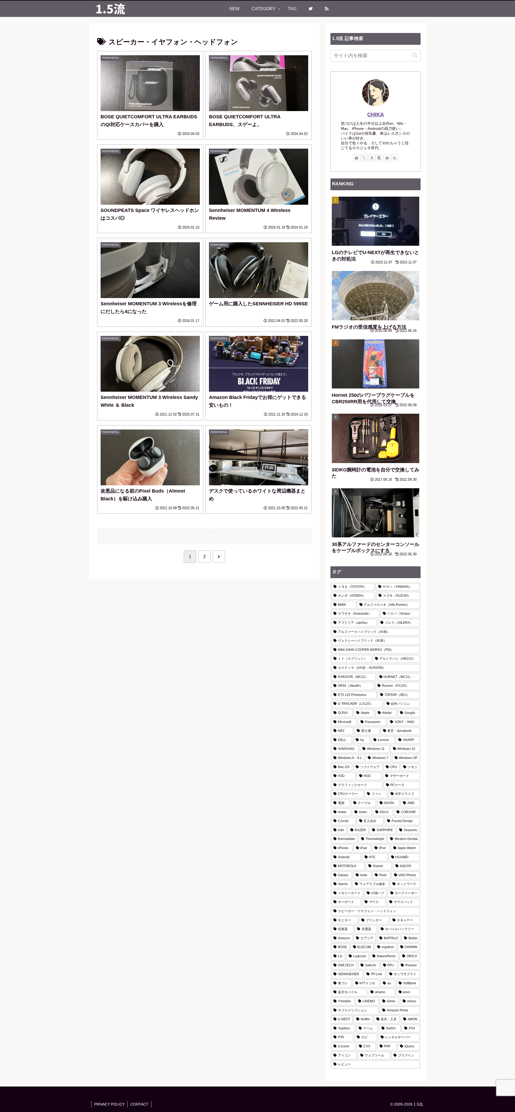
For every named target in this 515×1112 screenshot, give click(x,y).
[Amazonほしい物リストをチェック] (371, 157)
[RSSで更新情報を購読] (394, 157)
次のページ (204, 536)
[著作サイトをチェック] (356, 157)
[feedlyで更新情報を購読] (387, 157)
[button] (415, 55)
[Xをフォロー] (363, 157)
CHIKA (375, 115)
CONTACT (139, 1104)
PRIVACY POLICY (109, 1104)
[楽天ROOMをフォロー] (379, 157)
